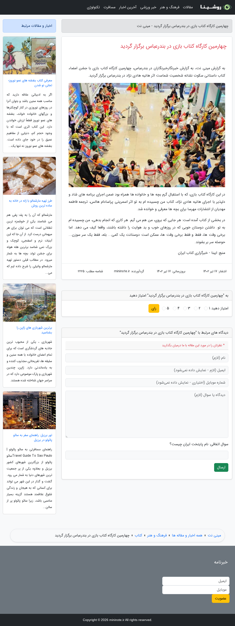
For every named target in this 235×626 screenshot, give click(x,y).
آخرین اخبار (128, 7)
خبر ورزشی (148, 7)
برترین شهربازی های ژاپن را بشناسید (34, 330)
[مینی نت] (215, 7)
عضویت (221, 598)
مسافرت (109, 7)
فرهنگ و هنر (169, 7)
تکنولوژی (93, 7)
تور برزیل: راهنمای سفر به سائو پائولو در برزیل (32, 437)
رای (153, 308)
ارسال (221, 467)
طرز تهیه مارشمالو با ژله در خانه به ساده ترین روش (30, 203)
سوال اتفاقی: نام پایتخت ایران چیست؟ (199, 444)
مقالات (188, 7)
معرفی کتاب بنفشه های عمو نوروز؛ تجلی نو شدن (30, 83)
